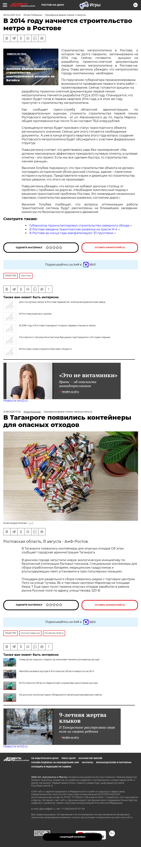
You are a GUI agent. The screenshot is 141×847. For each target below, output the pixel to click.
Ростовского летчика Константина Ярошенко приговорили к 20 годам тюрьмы (64, 337)
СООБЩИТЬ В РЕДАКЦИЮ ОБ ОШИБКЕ (51, 767)
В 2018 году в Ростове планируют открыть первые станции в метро (57, 325)
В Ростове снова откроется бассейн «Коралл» (45, 349)
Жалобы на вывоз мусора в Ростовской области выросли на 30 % (56, 671)
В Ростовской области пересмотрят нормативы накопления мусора (58, 683)
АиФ (31, 523)
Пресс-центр (69, 758)
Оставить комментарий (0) (110, 247)
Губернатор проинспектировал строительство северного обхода (79, 225)
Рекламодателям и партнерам (113, 762)
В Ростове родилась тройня (35, 313)
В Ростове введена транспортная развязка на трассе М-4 (73, 229)
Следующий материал (72, 837)
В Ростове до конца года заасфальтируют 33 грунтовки (71, 233)
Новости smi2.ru (15, 400)
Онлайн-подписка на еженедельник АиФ (55, 762)
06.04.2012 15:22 (12, 15)
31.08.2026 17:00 (12, 411)
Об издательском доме (45, 758)
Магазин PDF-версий (90, 758)
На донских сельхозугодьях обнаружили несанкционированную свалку (60, 694)
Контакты (87, 762)
